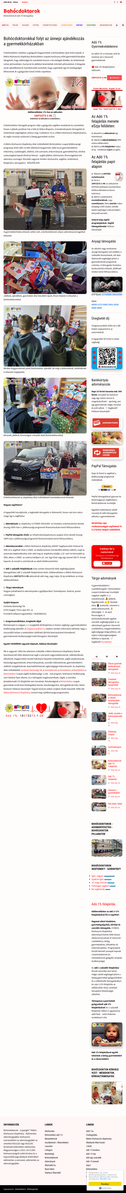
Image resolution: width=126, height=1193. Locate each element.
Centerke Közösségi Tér (31, 670)
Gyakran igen (98, 879)
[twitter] (117, 1)
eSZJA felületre (109, 139)
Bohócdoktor (10, 673)
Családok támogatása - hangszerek (114, 682)
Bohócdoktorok (22, 10)
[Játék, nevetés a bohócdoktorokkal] (99, 713)
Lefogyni (48, 1150)
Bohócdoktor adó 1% (54, 1135)
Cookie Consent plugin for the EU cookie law (105, 1188)
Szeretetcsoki (50, 25)
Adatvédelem (20, 1189)
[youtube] (120, 1)
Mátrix (79, 25)
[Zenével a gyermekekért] (99, 790)
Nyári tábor (49, 1169)
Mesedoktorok (51, 1138)
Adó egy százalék (93, 1157)
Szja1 (88, 1165)
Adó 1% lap (91, 1153)
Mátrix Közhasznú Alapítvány (17, 692)
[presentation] (97, 656)
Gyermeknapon (114, 747)
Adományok (50, 1161)
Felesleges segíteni (101, 885)
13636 (89, 1146)
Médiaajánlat (32, 1189)
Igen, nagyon (98, 875)
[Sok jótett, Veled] (99, 804)
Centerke (91, 25)
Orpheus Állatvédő (53, 1172)
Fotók (36, 25)
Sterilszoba (49, 1131)
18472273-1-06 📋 (45, 115)
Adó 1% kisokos (93, 1150)
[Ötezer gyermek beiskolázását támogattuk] (99, 663)
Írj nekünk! (107, 641)
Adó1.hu (90, 1131)
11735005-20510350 (112, 294)
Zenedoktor (65, 670)
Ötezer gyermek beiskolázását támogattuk (115, 666)
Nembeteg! (49, 1153)
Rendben (105, 1183)
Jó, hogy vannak (99, 882)
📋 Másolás (114, 78)
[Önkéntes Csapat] (99, 732)
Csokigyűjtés (91, 1135)
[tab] (97, 656)
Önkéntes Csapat (112, 733)
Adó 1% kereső (92, 1161)
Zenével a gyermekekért (114, 791)
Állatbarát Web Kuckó (95, 1142)
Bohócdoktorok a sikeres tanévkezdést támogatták (114, 699)
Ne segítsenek (98, 889)
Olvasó (25, 25)
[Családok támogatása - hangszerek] (99, 679)
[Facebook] (114, 1)
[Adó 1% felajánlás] (99, 776)
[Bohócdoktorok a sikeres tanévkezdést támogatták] (99, 695)
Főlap (15, 25)
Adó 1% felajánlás (112, 777)
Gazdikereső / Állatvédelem (57, 1142)
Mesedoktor (106, 25)
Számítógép (66, 25)
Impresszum (9, 1189)
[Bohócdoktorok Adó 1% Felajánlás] (99, 761)
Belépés (25, 2)
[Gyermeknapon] (99, 747)
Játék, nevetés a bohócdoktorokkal (115, 716)
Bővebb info (105, 1178)
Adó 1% (5, 25)
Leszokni (49, 1146)
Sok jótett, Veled (115, 803)
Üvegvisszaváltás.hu (35, 628)
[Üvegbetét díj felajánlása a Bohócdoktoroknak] (107, 358)
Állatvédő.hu (50, 1165)
